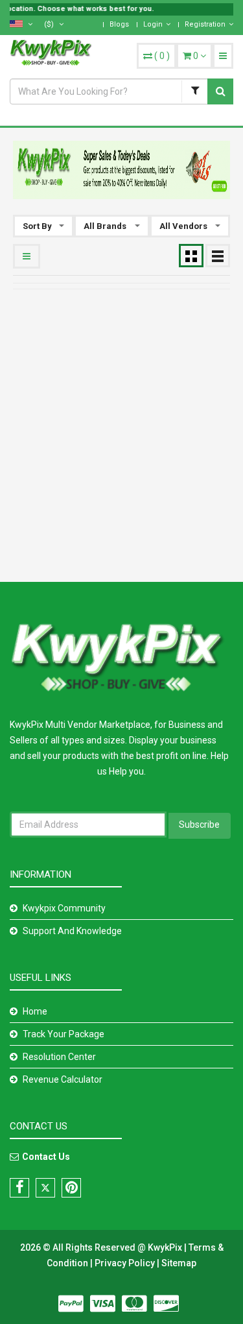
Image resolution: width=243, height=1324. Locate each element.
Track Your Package (63, 1034)
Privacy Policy (126, 1263)
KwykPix (165, 1247)
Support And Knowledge (72, 931)
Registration (205, 24)
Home (35, 1011)
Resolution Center (59, 1057)
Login (153, 24)
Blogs (119, 24)
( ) (162, 56)
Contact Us (46, 1156)
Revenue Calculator (62, 1079)
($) (50, 24)
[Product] (194, 91)
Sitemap (178, 1263)
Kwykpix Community (64, 908)
